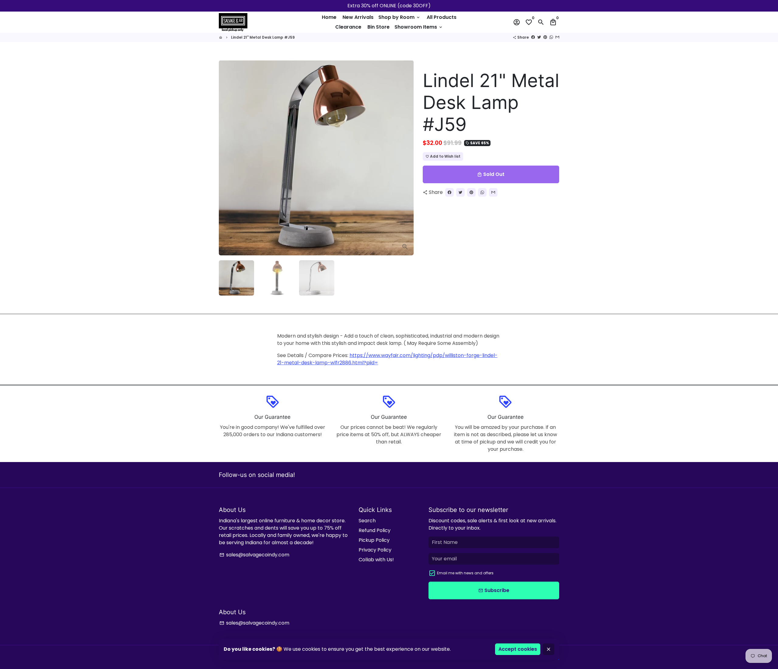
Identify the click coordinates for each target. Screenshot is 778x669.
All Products (441, 17)
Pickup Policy (374, 540)
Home (329, 17)
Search (367, 520)
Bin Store (378, 26)
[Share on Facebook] (533, 37)
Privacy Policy (375, 549)
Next (405, 158)
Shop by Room (399, 17)
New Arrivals (358, 17)
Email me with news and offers (465, 573)
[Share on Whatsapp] (551, 37)
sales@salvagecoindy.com (254, 554)
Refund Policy (375, 530)
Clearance (348, 26)
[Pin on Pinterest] (545, 37)
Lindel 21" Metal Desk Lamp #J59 (263, 37)
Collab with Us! (376, 559)
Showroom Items (418, 26)
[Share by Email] (557, 37)
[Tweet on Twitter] (539, 37)
